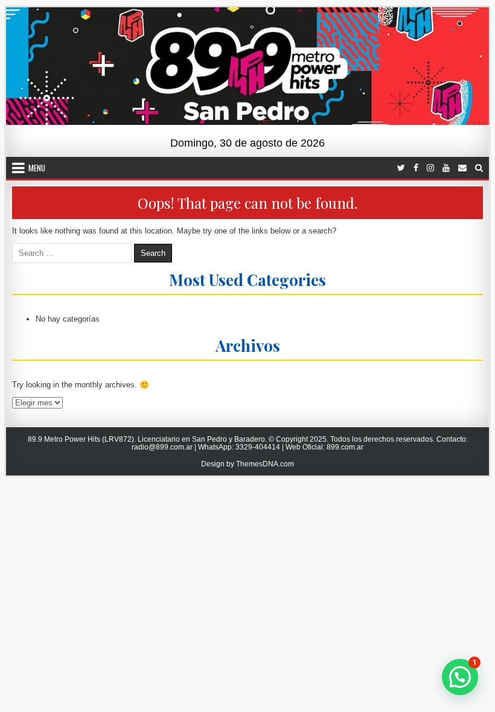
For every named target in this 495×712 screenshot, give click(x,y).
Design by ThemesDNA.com (247, 464)
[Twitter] (401, 168)
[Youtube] (446, 168)
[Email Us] (462, 168)
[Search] (479, 168)
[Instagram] (430, 168)
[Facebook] (416, 168)
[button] (460, 677)
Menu (36, 168)
